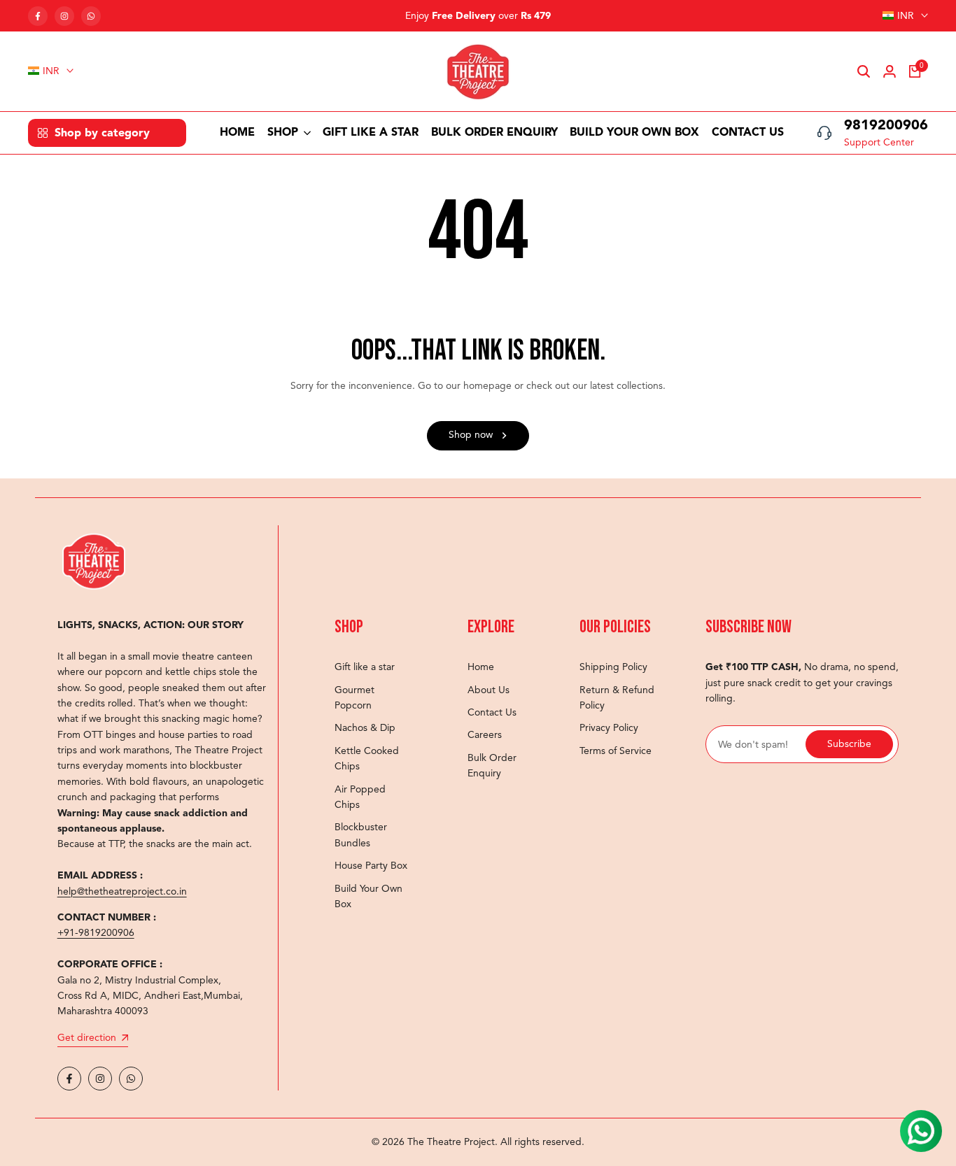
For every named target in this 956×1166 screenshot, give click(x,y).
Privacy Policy (608, 728)
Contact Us (492, 712)
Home (481, 667)
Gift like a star (365, 667)
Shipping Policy (613, 667)
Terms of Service (615, 751)
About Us (488, 690)
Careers (485, 735)
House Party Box (371, 866)
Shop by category (102, 133)
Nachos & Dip (365, 728)
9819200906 (886, 125)
